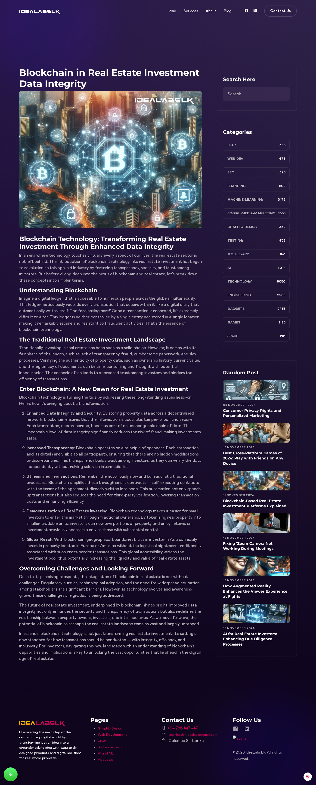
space (232, 336)
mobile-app (238, 254)
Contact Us (280, 11)
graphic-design (242, 227)
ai (229, 268)
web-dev (235, 158)
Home (171, 11)
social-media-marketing (251, 213)
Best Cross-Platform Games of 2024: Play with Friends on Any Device (253, 458)
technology (239, 281)
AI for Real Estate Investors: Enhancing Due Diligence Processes (250, 639)
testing (235, 240)
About (211, 11)
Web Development (112, 734)
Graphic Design (110, 728)
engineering (239, 295)
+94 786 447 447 (182, 728)
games (233, 322)
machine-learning (245, 199)
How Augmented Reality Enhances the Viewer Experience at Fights (255, 591)
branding (236, 186)
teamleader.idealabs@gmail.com (192, 734)
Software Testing (112, 747)
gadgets (236, 309)
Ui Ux (102, 741)
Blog (227, 11)
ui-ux (232, 145)
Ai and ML (106, 753)
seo (230, 172)
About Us (105, 759)
